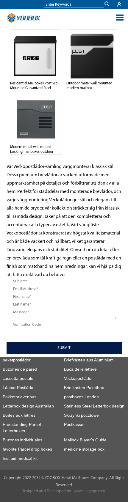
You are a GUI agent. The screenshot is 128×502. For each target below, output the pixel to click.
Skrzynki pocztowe (81, 415)
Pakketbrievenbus (19, 396)
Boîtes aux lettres (19, 415)
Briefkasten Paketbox (84, 387)
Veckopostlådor (78, 378)
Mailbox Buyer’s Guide (85, 440)
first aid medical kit (20, 458)
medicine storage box (84, 449)
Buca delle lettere (80, 369)
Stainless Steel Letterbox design (94, 406)
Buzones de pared (20, 369)
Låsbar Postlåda (18, 387)
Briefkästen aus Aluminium (89, 360)
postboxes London (81, 396)
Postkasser (74, 424)
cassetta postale (18, 378)
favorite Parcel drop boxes (27, 449)
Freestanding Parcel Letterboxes (22, 427)
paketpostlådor (17, 360)
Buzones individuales (22, 440)
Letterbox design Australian (28, 406)
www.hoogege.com (89, 491)
